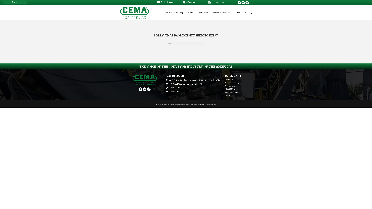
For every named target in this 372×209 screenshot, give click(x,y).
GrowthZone (212, 104)
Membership (178, 13)
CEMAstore (236, 13)
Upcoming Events (231, 92)
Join (245, 13)
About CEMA (230, 89)
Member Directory (232, 83)
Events (190, 13)
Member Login (230, 86)
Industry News (202, 13)
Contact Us (229, 80)
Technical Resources (220, 13)
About (167, 13)
